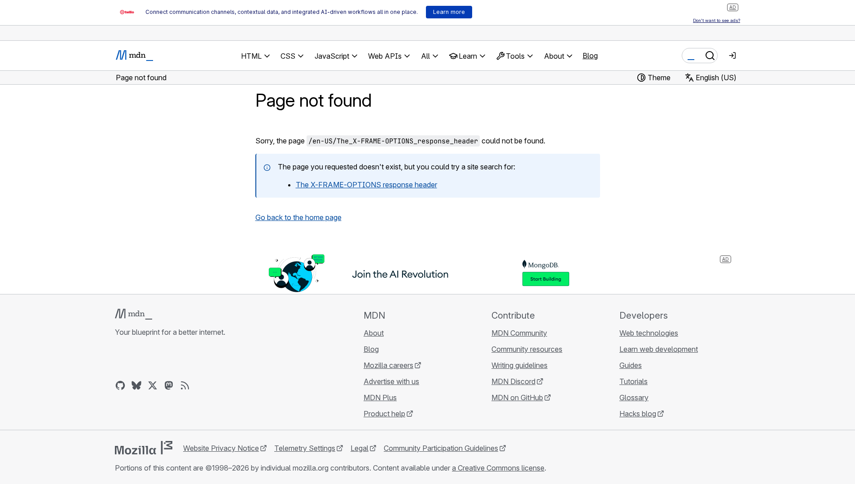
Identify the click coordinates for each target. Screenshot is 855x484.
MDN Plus (380, 397)
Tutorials (633, 381)
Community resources (526, 349)
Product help (384, 413)
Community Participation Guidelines (441, 448)
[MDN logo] (133, 314)
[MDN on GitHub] (120, 385)
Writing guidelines (519, 365)
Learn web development (658, 349)
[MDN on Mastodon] (168, 385)
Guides (630, 365)
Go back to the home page (298, 217)
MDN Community (519, 332)
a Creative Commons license (498, 467)
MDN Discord (513, 381)
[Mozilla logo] (143, 447)
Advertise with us (391, 381)
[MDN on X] (152, 385)
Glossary (634, 397)
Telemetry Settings (304, 448)
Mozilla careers (388, 365)
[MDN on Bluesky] (136, 385)
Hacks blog (637, 413)
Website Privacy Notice (221, 448)
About (374, 332)
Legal (359, 448)
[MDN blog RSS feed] (185, 385)
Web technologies (648, 332)
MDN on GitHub (517, 397)
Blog (590, 55)
